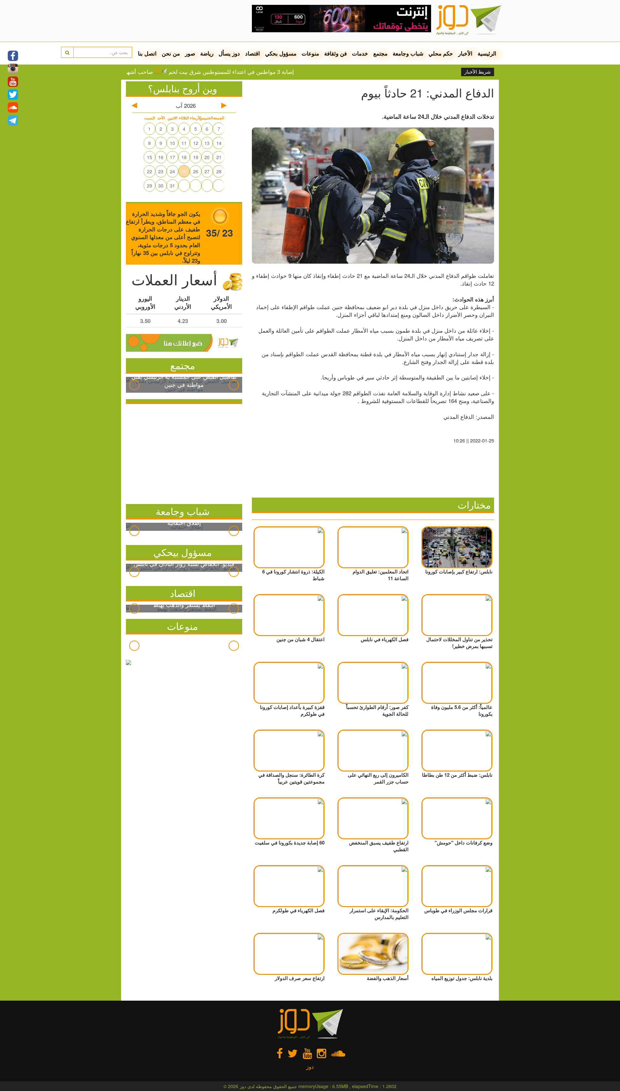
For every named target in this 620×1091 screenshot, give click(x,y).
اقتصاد (252, 53)
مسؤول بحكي (280, 53)
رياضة (206, 53)
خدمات (360, 53)
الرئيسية (487, 53)
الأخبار (465, 53)
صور (190, 53)
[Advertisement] (184, 452)
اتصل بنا (147, 53)
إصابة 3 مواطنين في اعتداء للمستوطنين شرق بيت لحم (257, 72)
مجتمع (380, 53)
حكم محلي (441, 53)
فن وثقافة (335, 53)
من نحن (171, 53)
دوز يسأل (229, 53)
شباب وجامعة (408, 53)
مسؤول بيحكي (182, 552)
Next (234, 385)
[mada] (341, 16)
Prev (134, 385)
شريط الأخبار (477, 72)
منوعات (310, 53)
